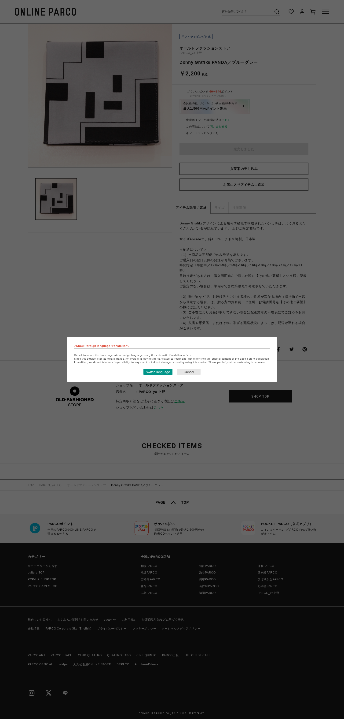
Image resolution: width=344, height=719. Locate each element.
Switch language (158, 371)
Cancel (189, 371)
